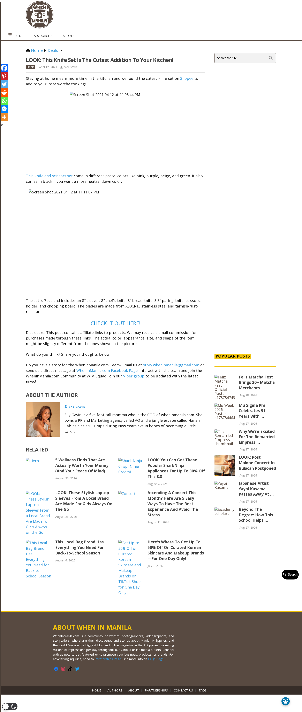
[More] (4, 117)
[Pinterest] (4, 76)
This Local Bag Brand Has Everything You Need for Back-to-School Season (79, 547)
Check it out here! (116, 323)
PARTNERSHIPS (156, 690)
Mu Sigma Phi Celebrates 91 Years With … (252, 411)
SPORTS (68, 36)
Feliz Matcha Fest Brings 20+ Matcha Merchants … (257, 382)
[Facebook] (4, 68)
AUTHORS (115, 690)
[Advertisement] (245, 279)
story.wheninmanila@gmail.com (171, 364)
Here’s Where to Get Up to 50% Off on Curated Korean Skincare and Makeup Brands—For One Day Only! (176, 550)
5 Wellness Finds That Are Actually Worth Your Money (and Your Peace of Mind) (81, 465)
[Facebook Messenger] (4, 109)
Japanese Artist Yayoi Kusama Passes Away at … (256, 489)
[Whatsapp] (4, 101)
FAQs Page (156, 659)
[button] (9, 706)
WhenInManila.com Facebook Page (107, 370)
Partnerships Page (108, 659)
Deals (30, 67)
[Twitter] (4, 84)
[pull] (10, 35)
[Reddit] (4, 92)
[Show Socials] (285, 701)
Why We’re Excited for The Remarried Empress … (257, 437)
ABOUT (134, 690)
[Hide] (1, 125)
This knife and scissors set (49, 175)
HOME (97, 690)
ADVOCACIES (43, 36)
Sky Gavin (70, 67)
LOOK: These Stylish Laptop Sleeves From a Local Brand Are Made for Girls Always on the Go (83, 501)
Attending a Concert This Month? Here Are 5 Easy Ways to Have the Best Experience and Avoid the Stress (173, 504)
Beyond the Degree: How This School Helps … (256, 515)
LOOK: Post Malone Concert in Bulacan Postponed (257, 463)
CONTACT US (183, 690)
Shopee (186, 78)
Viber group (133, 376)
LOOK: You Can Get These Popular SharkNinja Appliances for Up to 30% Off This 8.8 (176, 468)
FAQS (202, 690)
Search (291, 574)
